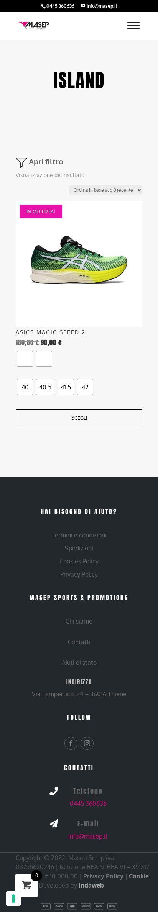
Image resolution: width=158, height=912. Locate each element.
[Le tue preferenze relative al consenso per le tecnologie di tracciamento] (13, 898)
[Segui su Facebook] (70, 743)
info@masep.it (88, 836)
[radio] (25, 358)
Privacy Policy (103, 876)
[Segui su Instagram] (87, 743)
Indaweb (91, 885)
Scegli (79, 418)
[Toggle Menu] (133, 25)
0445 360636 (88, 803)
